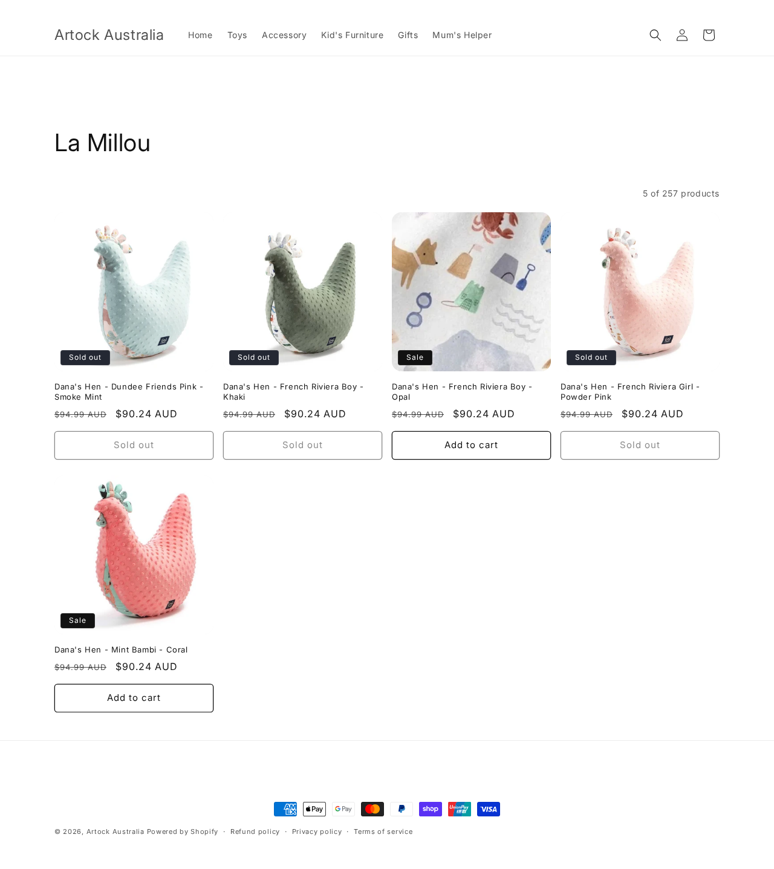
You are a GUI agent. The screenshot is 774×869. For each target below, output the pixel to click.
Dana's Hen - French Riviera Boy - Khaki (293, 392)
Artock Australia (115, 831)
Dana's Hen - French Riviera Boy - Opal (462, 392)
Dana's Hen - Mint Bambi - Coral (121, 649)
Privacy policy (317, 831)
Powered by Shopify (183, 831)
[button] (655, 35)
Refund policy (255, 831)
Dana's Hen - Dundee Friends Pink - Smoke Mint (128, 392)
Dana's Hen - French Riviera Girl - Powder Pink (630, 392)
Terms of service (383, 831)
